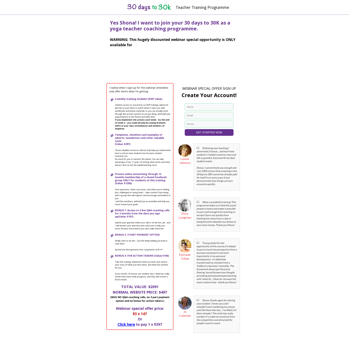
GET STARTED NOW (209, 132)
